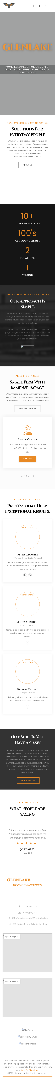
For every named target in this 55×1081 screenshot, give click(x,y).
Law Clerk (31, 693)
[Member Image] (27, 537)
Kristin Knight (27, 689)
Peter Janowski (27, 554)
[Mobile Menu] (51, 5)
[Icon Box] (27, 442)
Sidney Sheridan (27, 622)
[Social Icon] (33, 5)
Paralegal (32, 625)
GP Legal (16, 558)
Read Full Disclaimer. (30, 1070)
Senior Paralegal (35, 558)
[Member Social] (25, 575)
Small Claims (27, 439)
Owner (24, 558)
